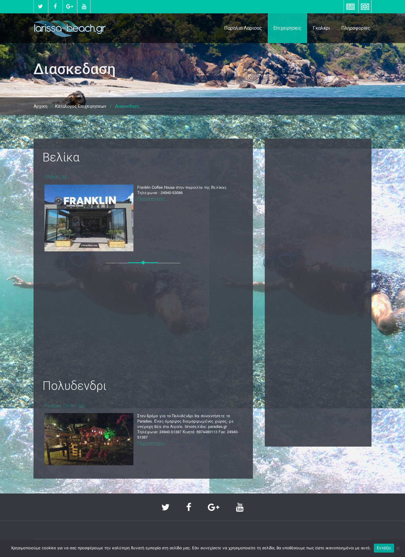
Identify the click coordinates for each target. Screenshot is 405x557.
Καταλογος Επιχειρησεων (80, 106)
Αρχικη (40, 106)
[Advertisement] (143, 325)
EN (365, 6)
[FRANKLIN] (88, 218)
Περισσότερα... (152, 199)
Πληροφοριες (355, 28)
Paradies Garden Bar (64, 406)
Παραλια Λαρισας (243, 28)
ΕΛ (350, 6)
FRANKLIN (55, 177)
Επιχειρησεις (287, 28)
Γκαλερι (321, 28)
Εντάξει (384, 547)
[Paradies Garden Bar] (88, 439)
